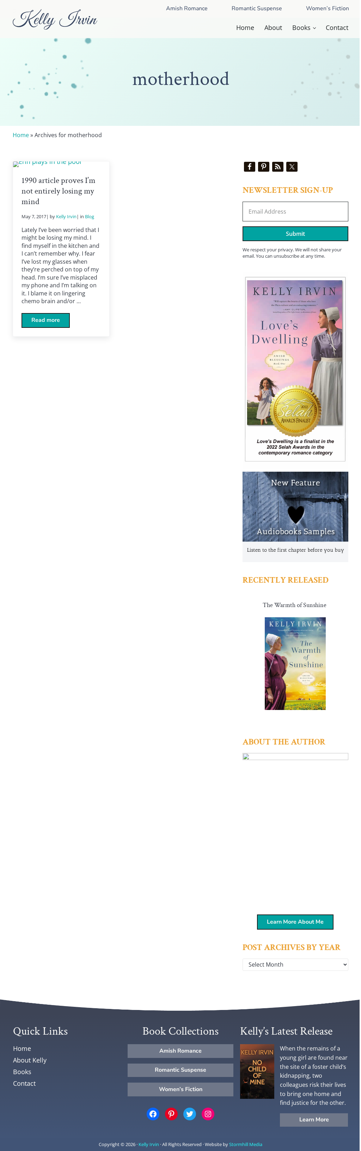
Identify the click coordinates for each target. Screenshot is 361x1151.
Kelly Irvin (149, 1144)
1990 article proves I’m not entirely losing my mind (59, 191)
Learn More (314, 1120)
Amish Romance (187, 8)
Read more (50, 321)
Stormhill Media (245, 1144)
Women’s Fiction (327, 8)
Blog (89, 216)
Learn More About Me (295, 922)
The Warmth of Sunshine (294, 605)
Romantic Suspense (257, 8)
